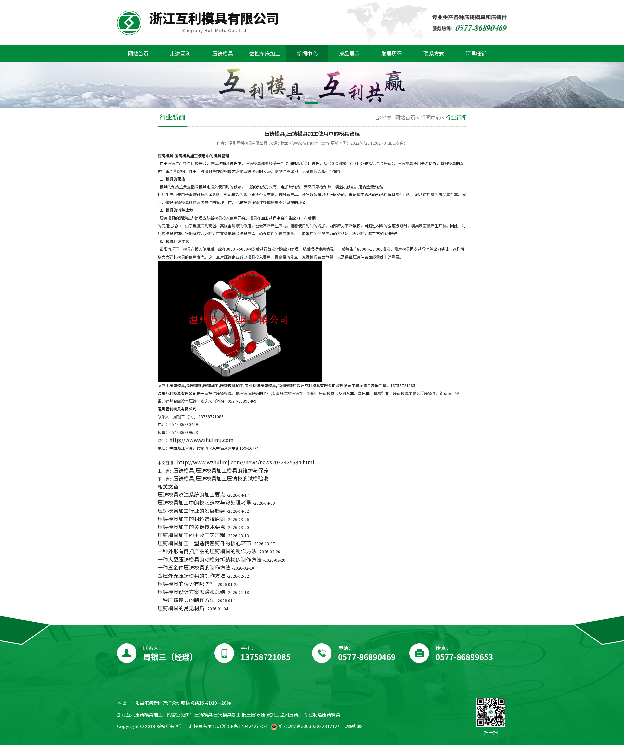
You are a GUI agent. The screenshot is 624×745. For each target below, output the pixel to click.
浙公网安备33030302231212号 (309, 726)
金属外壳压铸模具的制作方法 (191, 576)
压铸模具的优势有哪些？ (186, 584)
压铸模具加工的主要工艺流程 (191, 535)
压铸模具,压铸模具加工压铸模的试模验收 (220, 478)
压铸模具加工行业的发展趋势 (191, 511)
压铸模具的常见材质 (181, 608)
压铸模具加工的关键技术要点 (191, 527)
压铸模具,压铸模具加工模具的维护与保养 (220, 470)
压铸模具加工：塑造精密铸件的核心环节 (204, 543)
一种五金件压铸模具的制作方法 (194, 567)
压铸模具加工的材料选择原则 (191, 519)
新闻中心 (430, 117)
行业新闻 (456, 117)
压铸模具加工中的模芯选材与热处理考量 (204, 502)
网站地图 (353, 726)
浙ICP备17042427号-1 (245, 726)
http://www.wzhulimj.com (201, 440)
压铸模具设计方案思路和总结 (191, 592)
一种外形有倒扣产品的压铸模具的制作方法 (207, 551)
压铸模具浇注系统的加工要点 (191, 494)
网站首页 (405, 117)
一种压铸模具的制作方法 (186, 600)
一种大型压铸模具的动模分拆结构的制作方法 (210, 559)
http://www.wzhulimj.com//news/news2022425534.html (245, 462)
